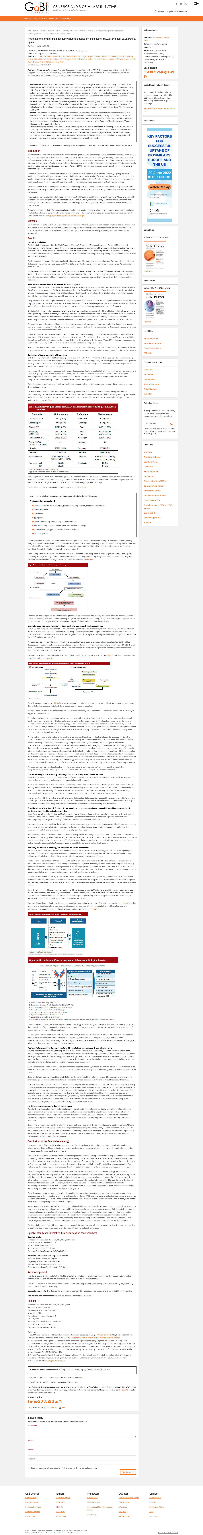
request (80, 1377)
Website (31, 1459)
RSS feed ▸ (148, 353)
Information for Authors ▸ (152, 490)
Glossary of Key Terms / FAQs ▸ (155, 481)
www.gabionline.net (104, 1334)
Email (30, 1449)
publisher (125, 1389)
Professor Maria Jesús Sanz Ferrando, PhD (118, 59)
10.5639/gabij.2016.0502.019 (54, 1360)
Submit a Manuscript (178, 11)
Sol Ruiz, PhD (57, 62)
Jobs (151, 1511)
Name (30, 1440)
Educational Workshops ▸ (153, 457)
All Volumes (43, 18)
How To (51, 18)
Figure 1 (90, 559)
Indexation (91, 1514)
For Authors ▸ (148, 374)
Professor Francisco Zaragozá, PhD (61, 59)
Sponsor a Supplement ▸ (152, 517)
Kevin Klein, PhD (74, 56)
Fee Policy (60, 1511)
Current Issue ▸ (149, 466)
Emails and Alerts (156, 1507)
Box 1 (85, 487)
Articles (35, 30)
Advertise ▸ (148, 452)
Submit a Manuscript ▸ (152, 500)
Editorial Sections (32, 1511)
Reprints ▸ (147, 522)
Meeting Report (68, 30)
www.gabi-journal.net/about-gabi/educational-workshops (65, 215)
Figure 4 (96, 909)
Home (25, 18)
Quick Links (61, 1516)
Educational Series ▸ (151, 462)
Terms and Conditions (45, 1531)
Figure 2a (110, 655)
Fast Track (60, 1502)
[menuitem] (25, 18)
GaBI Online (124, 1502)
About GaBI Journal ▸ (151, 384)
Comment (32, 1426)
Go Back (54, 1407)
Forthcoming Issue (33, 1507)
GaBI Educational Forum (64, 18)
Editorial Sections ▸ (151, 389)
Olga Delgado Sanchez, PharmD (95, 56)
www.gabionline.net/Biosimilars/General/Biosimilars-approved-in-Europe (95, 1337)
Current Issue (30, 1497)
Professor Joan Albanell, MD (88, 59)
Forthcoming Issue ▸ (151, 338)
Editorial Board (93, 1502)
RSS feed (84, 1531)
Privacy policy (58, 1531)
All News (122, 1511)
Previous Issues (31, 1502)
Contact (152, 1502)
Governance (92, 1497)
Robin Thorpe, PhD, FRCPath (39, 62)
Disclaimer (67, 1531)
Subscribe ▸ (148, 393)
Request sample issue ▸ (152, 348)
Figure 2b (49, 658)
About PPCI (154, 1516)
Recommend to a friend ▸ (152, 343)
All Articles (33, 18)
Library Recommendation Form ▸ (155, 495)
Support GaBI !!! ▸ (150, 513)
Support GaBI (155, 1497)
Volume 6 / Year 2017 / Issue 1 (50, 30)
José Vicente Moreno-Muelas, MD (52, 56)
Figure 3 (125, 903)
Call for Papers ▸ (150, 379)
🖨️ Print (62, 1407)
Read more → (149, 271)
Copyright (76, 1531)
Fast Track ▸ (148, 476)
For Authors (30, 1516)
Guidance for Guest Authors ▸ (154, 486)
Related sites (124, 1516)
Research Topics (63, 1497)
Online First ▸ (149, 369)
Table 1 (50, 400)
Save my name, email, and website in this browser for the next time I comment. (64, 1468)
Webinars (123, 1507)
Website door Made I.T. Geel (168, 1533)
